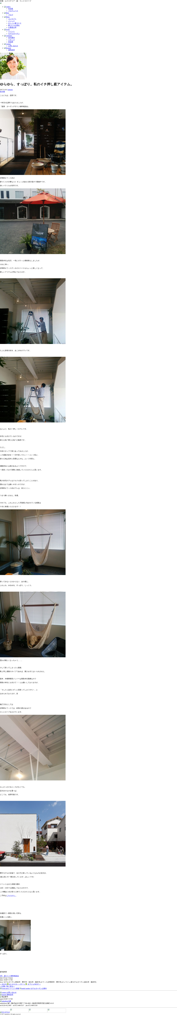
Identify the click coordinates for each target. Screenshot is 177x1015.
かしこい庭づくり (14, 23)
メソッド (11, 21)
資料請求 (11, 50)
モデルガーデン (14, 33)
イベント (11, 31)
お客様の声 (12, 27)
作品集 (10, 9)
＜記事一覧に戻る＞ (7, 986)
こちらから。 (11, 895)
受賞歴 (10, 42)
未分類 (2, 91)
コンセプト (12, 19)
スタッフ (11, 40)
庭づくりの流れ (14, 25)
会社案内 (11, 37)
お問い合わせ (13, 46)
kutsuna (10, 90)
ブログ (10, 15)
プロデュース (13, 11)
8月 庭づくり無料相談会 (9, 976)
